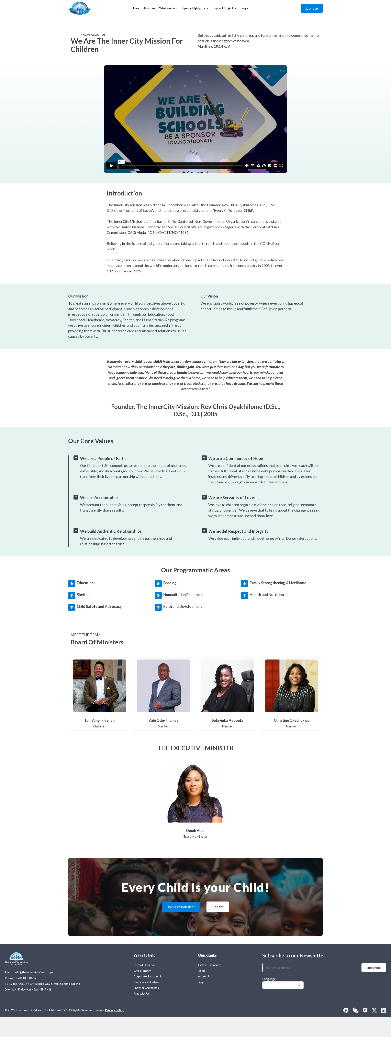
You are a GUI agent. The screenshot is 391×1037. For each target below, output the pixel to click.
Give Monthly (142, 970)
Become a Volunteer (146, 982)
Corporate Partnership (148, 976)
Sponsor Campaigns (146, 987)
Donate (312, 8)
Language (269, 979)
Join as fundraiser (181, 907)
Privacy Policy (114, 1010)
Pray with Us (142, 993)
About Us (204, 976)
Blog (201, 982)
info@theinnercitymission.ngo (34, 972)
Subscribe (374, 967)
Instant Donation (145, 965)
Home (201, 970)
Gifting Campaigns (210, 965)
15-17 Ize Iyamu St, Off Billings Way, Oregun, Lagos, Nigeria (42, 983)
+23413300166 (26, 978)
